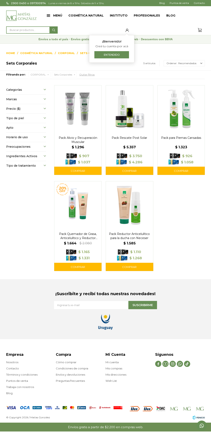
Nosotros (12, 362)
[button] (53, 30)
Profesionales (147, 15)
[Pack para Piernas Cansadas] (181, 109)
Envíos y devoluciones (70, 374)
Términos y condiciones (22, 374)
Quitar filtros (87, 74)
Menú (57, 15)
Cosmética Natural (86, 15)
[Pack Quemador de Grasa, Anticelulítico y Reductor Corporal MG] (78, 205)
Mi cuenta (112, 362)
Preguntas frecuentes (70, 380)
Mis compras (114, 368)
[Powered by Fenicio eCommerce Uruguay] (198, 417)
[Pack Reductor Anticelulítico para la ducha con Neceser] (129, 205)
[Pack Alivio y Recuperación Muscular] (78, 109)
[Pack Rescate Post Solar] (129, 109)
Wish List (111, 380)
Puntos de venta (179, 3)
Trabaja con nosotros (20, 387)
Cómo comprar (66, 362)
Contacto (199, 3)
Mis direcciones (116, 374)
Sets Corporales (63, 74)
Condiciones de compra (72, 368)
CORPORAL (38, 74)
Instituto (119, 15)
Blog (170, 15)
